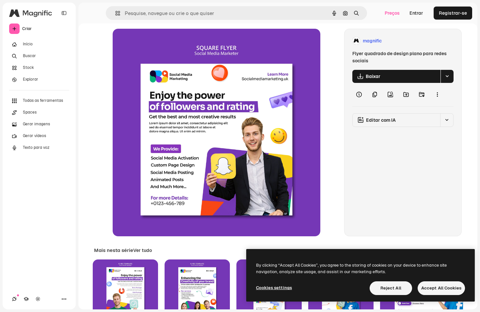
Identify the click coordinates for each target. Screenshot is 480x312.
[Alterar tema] (38, 299)
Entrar (416, 13)
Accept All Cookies (441, 288)
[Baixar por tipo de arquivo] (447, 76)
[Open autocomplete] (115, 13)
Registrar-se (453, 13)
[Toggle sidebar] (64, 13)
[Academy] (26, 299)
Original (154, 41)
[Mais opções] (437, 94)
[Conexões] (14, 299)
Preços (392, 13)
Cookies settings (274, 287)
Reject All (390, 288)
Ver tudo (142, 250)
